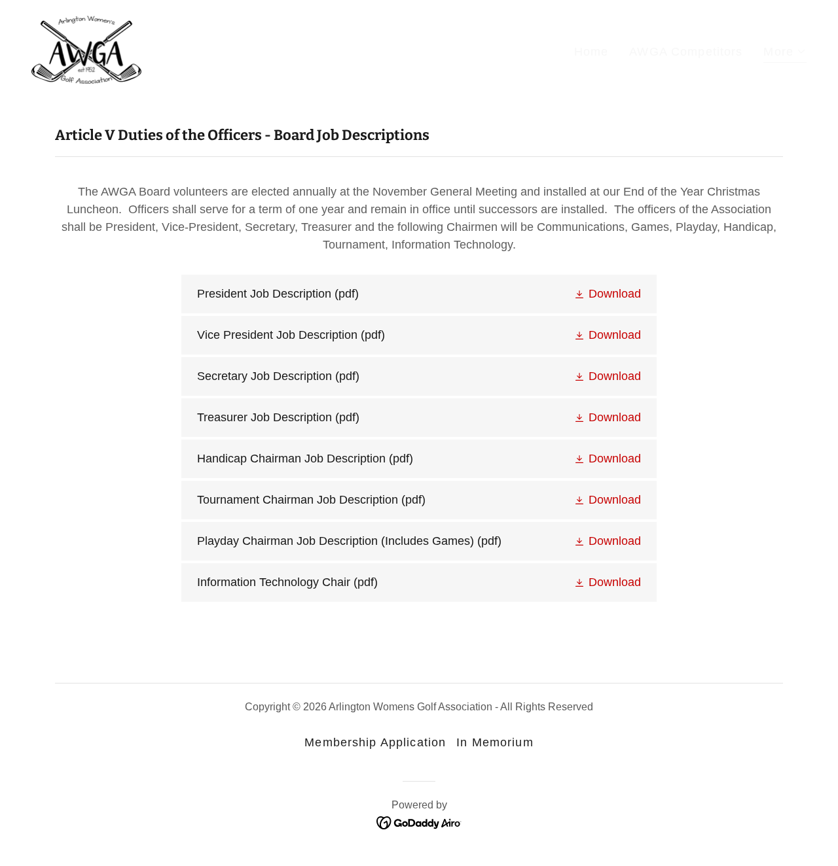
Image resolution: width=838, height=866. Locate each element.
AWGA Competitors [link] (685, 51)
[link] (86, 49)
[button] (785, 53)
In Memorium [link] (494, 742)
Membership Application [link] (375, 742)
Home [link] (591, 51)
